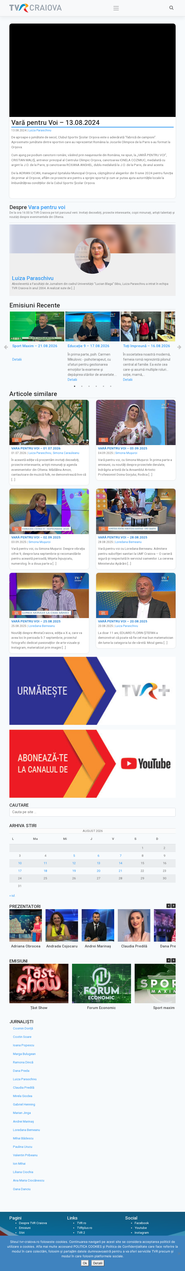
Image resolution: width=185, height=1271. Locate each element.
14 (120, 863)
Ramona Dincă (23, 1062)
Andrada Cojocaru (62, 946)
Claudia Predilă (134, 946)
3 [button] (88, 386)
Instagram (142, 1232)
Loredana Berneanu (128, 542)
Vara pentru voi (46, 207)
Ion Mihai (19, 1163)
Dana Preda (170, 946)
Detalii (17, 359)
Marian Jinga (22, 1113)
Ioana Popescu (23, 1045)
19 (74, 871)
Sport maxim (164, 1008)
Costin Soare (22, 1037)
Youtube (141, 1228)
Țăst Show (38, 1008)
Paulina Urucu (22, 1147)
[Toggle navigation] (116, 8)
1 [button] (74, 386)
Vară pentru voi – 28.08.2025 (122, 537)
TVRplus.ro (84, 1228)
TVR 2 (81, 1232)
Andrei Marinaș (98, 946)
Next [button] (179, 347)
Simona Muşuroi (126, 453)
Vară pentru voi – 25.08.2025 (35, 621)
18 (45, 871)
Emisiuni (25, 1228)
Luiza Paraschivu (39, 130)
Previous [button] (5, 347)
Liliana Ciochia (23, 1172)
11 (45, 863)
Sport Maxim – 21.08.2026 (34, 346)
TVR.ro (81, 1223)
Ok (85, 1263)
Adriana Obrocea (25, 946)
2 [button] (81, 386)
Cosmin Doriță (23, 1028)
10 (19, 863)
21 (120, 871)
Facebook (142, 1223)
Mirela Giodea (22, 1096)
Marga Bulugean (24, 1054)
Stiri (22, 1232)
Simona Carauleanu (66, 453)
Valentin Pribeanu (25, 1155)
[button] (173, 906)
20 (98, 871)
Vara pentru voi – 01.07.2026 (35, 448)
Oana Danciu (22, 1189)
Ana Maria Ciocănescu (28, 1180)
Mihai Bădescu (23, 1138)
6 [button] (110, 386)
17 (19, 871)
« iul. (12, 895)
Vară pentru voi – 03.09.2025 (122, 448)
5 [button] (103, 386)
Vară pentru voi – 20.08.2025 (122, 621)
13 (98, 863)
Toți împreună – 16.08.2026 (146, 346)
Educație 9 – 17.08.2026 (88, 346)
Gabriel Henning (24, 1104)
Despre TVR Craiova (33, 1223)
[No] (179, 1253)
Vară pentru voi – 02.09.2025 (35, 537)
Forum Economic (101, 1008)
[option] (37, 337)
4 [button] (96, 386)
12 (74, 863)
